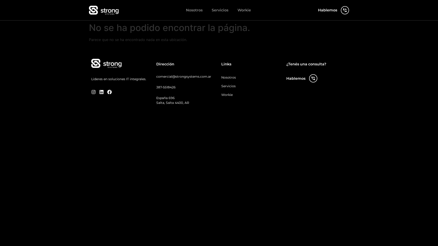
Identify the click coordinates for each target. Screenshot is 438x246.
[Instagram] (93, 92)
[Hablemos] (345, 10)
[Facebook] (109, 92)
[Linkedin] (101, 92)
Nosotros (194, 10)
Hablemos (327, 10)
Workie (244, 10)
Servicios (220, 10)
